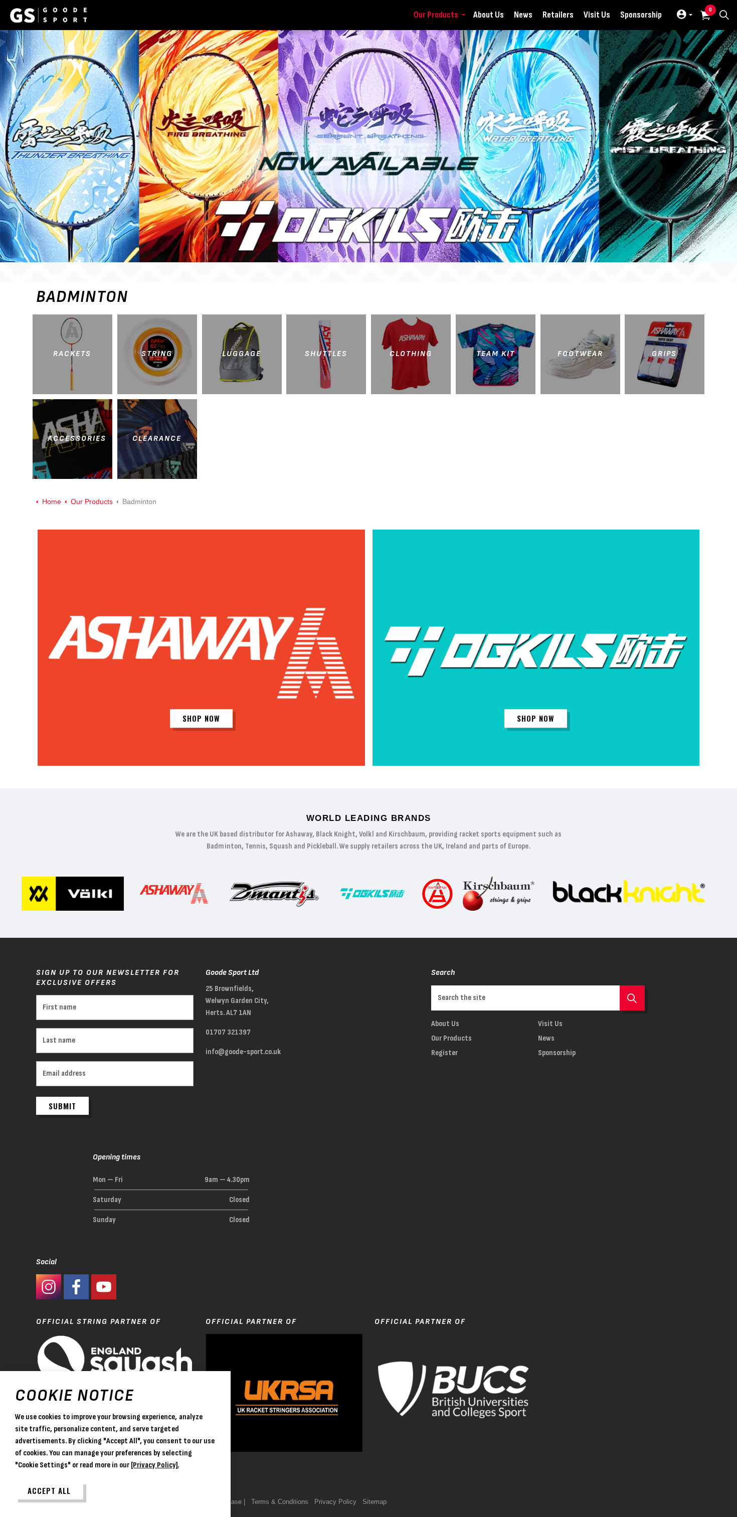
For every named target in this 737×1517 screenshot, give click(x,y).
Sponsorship (641, 15)
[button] (632, 997)
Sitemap (374, 1501)
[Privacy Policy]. (154, 1465)
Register (444, 1053)
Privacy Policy (335, 1501)
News (523, 15)
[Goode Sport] (48, 15)
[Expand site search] (723, 15)
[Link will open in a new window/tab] (48, 1286)
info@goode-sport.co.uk (243, 1052)
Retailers (558, 15)
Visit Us (597, 15)
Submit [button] (62, 1105)
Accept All (49, 1490)
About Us (488, 15)
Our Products (436, 15)
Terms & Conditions (279, 1501)
